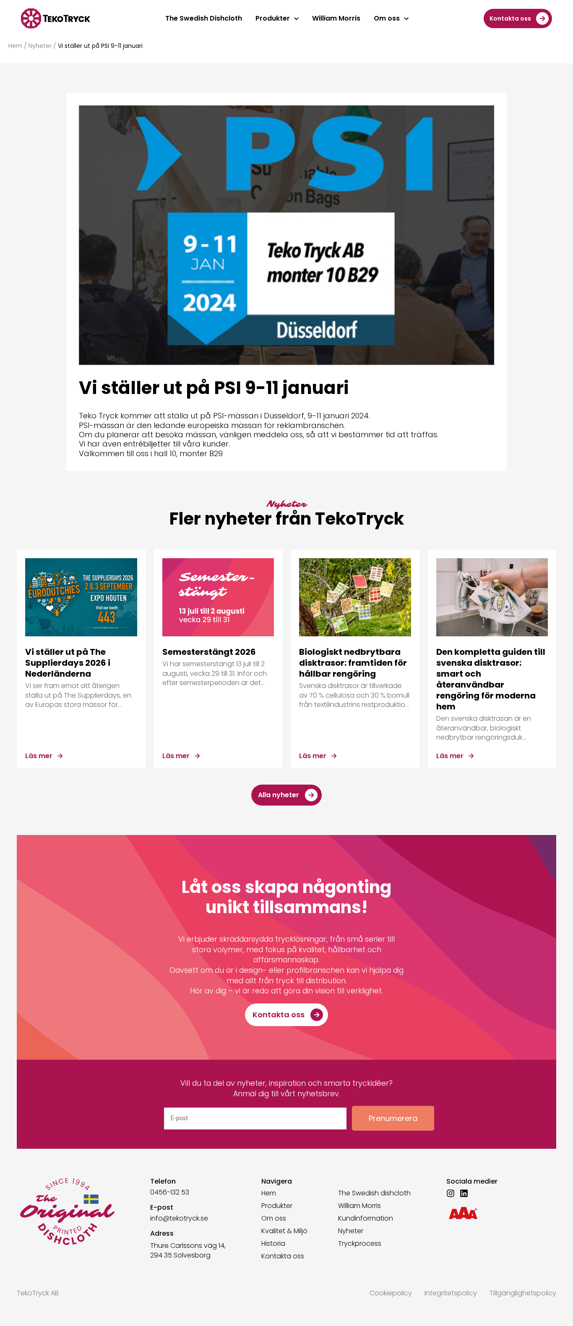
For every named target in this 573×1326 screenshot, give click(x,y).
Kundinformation (365, 1218)
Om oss (273, 1218)
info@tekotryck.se (179, 1218)
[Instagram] (450, 1193)
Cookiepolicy (391, 1293)
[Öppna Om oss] (406, 18)
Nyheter (40, 46)
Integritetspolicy (451, 1293)
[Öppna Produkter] (296, 18)
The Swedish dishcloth (374, 1193)
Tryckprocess (359, 1243)
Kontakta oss (282, 1256)
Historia (273, 1243)
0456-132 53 (169, 1192)
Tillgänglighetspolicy (523, 1293)
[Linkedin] (464, 1193)
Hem (15, 46)
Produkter (276, 1206)
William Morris (359, 1206)
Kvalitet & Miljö (284, 1231)
